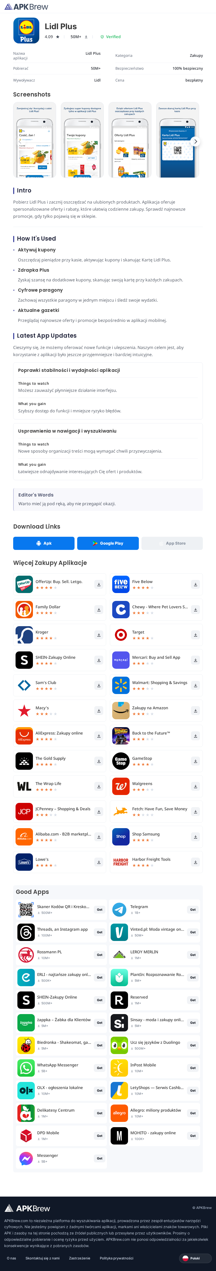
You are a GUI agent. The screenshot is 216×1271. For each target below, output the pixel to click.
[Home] (26, 6)
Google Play (111, 543)
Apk (47, 543)
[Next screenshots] (195, 141)
